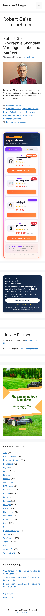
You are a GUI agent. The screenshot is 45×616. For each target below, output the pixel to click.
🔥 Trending (13, 149)
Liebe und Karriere (30, 109)
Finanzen (7, 475)
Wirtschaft (7, 549)
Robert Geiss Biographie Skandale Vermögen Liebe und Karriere (21, 45)
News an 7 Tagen (14, 5)
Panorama (7, 519)
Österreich (7, 516)
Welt (5, 545)
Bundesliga (8, 464)
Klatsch (6, 493)
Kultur (5, 497)
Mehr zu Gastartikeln (22, 300)
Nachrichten (8, 512)
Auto (5, 453)
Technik (6, 534)
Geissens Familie (13, 109)
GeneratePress (22, 612)
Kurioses (7, 501)
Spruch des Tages (11, 531)
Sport (5, 527)
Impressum (8, 594)
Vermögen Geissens (12, 119)
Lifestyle (7, 505)
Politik (6, 523)
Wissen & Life (9, 553)
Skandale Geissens (24, 115)
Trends (6, 542)
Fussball (6, 479)
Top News (7, 538)
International (8, 490)
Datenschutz (8, 597)
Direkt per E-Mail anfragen (22, 304)
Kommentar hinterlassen (17, 122)
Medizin (6, 508)
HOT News (8, 486)
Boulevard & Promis (14, 105)
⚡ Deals (30, 149)
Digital (6, 467)
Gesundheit (8, 482)
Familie (6, 471)
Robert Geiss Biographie (14, 112)
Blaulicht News (9, 456)
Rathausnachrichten (29, 349)
